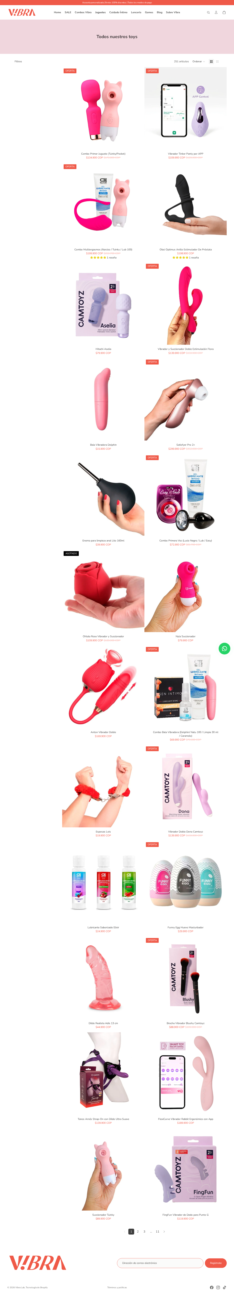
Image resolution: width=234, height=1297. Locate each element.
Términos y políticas (117, 1287)
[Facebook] (212, 1287)
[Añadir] (138, 143)
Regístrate (216, 1263)
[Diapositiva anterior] (67, 108)
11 (157, 1232)
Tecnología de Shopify (37, 1287)
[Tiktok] (224, 1287)
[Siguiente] (164, 1231)
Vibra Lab (20, 1287)
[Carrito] (224, 12)
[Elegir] (138, 821)
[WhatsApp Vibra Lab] (224, 648)
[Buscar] (208, 12)
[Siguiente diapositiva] (138, 108)
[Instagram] (218, 1287)
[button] (199, 62)
